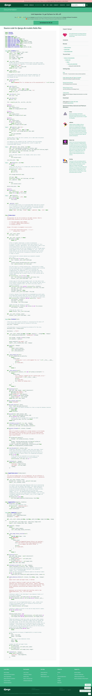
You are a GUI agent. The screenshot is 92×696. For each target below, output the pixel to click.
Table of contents (67, 47)
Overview (26, 5)
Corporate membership (78, 674)
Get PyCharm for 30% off (46, 22)
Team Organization (7, 676)
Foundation (62, 5)
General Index (66, 49)
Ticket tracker (66, 92)
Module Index (69, 77)
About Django (6, 672)
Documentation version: (85, 690)
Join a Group (25, 672)
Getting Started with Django (9, 674)
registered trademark (35, 693)
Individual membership (27, 680)
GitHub (58, 672)
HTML (72, 101)
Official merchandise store (79, 676)
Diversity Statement (7, 682)
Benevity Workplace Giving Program (81, 678)
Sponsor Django (77, 672)
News (44, 5)
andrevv (71, 690)
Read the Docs (70, 102)
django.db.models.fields (72, 64)
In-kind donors (35, 689)
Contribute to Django (27, 674)
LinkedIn (59, 680)
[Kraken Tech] (65, 144)
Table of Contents (77, 77)
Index (64, 77)
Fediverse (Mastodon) (61, 676)
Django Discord (44, 674)
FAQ (64, 72)
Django (7, 5)
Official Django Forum (68, 87)
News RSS (59, 682)
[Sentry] (65, 115)
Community (56, 5)
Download (31, 5)
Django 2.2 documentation (69, 57)
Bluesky (58, 678)
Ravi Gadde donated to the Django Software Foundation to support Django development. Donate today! (77, 35)
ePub (77, 101)
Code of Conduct (7, 680)
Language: (87, 687)
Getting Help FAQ (44, 672)
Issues (51, 5)
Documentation (38, 5)
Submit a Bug (26, 676)
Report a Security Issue (27, 678)
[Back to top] (89, 694)
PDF (74, 101)
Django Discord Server (68, 82)
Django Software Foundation (9, 678)
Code (47, 5)
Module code (67, 59)
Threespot (62, 690)
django (68, 62)
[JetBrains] (65, 126)
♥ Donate (68, 5)
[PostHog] (65, 162)
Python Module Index (68, 51)
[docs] (6, 50)
